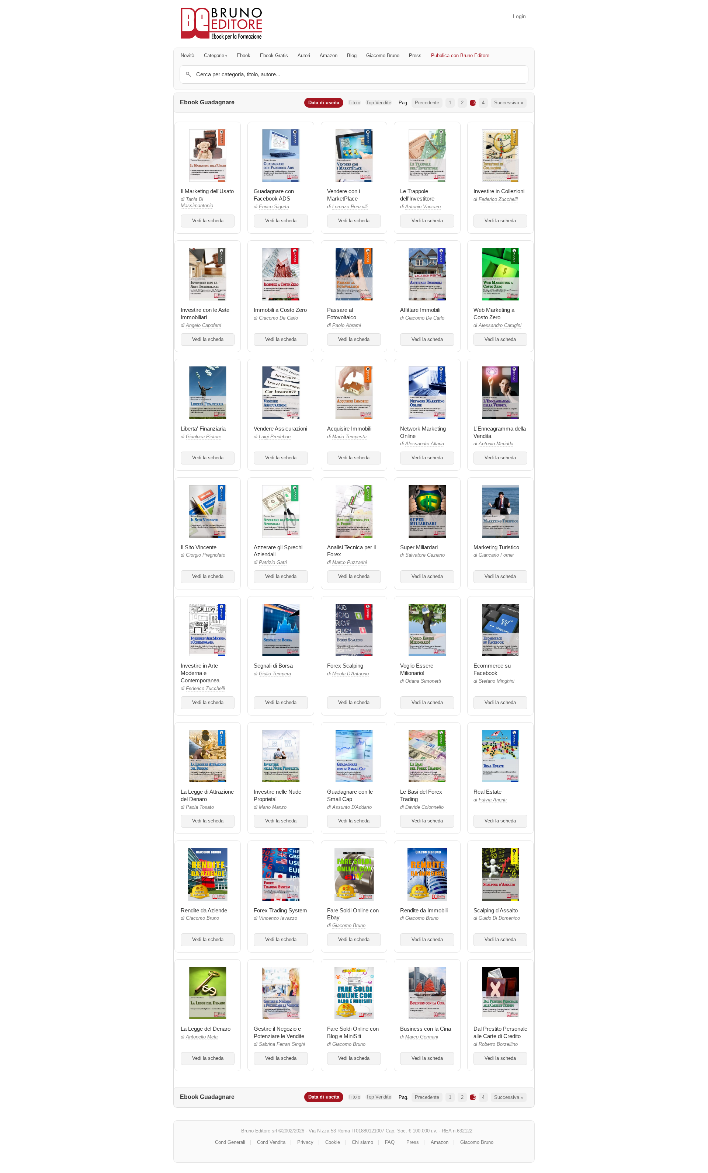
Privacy (305, 1142)
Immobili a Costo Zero (280, 310)
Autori (304, 55)
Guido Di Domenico (499, 918)
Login (519, 16)
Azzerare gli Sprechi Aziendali (278, 551)
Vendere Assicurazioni (280, 428)
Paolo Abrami (346, 325)
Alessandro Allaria (424, 443)
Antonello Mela (202, 1037)
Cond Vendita (271, 1142)
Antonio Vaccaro (423, 206)
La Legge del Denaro (205, 1029)
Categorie (214, 55)
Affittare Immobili (420, 310)
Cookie (332, 1142)
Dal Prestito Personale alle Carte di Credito (500, 1032)
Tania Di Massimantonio (197, 202)
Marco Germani (421, 1037)
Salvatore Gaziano (425, 555)
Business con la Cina (425, 1029)
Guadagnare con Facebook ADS (274, 195)
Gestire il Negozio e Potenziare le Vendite (279, 1032)
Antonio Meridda (496, 443)
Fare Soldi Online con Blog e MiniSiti (353, 1032)
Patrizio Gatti (273, 562)
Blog (352, 55)
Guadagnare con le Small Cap (350, 795)
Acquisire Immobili (349, 428)
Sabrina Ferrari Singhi (282, 1044)
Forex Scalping (345, 665)
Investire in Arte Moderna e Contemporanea (200, 672)
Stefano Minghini (496, 681)
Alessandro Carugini (500, 325)
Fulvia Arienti (493, 800)
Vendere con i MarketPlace (343, 195)
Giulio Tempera (275, 673)
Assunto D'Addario (352, 807)
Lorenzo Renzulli (350, 206)
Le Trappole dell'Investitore (417, 195)
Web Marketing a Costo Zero (493, 313)
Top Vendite (378, 102)
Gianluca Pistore (203, 436)
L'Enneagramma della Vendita (499, 432)
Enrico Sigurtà (274, 206)
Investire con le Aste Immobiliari (205, 313)
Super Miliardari (419, 547)
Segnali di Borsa (273, 665)
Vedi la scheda (207, 220)
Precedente (427, 102)
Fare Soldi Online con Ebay (353, 914)
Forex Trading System (280, 910)
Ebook (243, 55)
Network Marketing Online (423, 432)
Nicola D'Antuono (350, 673)
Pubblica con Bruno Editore (460, 55)
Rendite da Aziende (204, 910)
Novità (187, 55)
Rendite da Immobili (424, 910)
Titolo (354, 102)
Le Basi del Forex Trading (421, 795)
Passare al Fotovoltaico (341, 313)
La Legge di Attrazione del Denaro (207, 795)
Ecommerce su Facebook (492, 669)
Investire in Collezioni (498, 191)
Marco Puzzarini (349, 562)
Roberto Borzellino (498, 1044)
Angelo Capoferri (203, 325)
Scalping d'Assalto (495, 910)
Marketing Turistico (496, 547)
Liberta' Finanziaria (203, 428)
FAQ (390, 1142)
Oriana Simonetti (423, 681)
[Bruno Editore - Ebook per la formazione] (221, 23)
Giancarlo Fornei (496, 555)
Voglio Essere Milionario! (416, 669)
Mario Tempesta (349, 436)
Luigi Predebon (275, 436)
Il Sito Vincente (198, 547)
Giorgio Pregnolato (205, 555)
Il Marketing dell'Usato (207, 191)
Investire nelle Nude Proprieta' (277, 795)
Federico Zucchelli (498, 199)
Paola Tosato (200, 807)
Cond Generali (230, 1142)
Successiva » (508, 102)
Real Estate (487, 792)
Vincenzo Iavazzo (278, 918)
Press (415, 55)
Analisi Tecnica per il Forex (351, 551)
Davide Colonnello (424, 807)
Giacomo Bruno (382, 55)
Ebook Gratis (274, 55)
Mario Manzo (273, 807)
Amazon (328, 55)
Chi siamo (362, 1142)
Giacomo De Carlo (278, 318)
